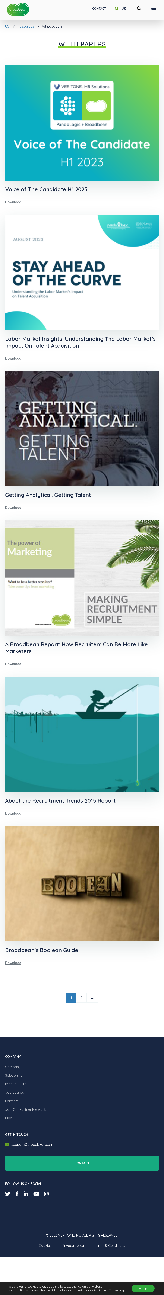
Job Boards (14, 1092)
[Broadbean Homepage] (18, 9)
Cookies (45, 1245)
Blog (8, 1118)
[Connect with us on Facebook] (17, 1193)
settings (120, 1290)
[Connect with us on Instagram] (46, 1193)
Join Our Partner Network (25, 1109)
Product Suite (15, 1084)
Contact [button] (82, 1163)
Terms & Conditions (110, 1245)
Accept (143, 1288)
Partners (12, 1101)
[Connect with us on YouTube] (36, 1193)
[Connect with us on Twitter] (7, 1193)
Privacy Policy (73, 1245)
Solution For (14, 1075)
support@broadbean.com (32, 1144)
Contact (99, 8)
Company (13, 1067)
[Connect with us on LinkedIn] (26, 1193)
